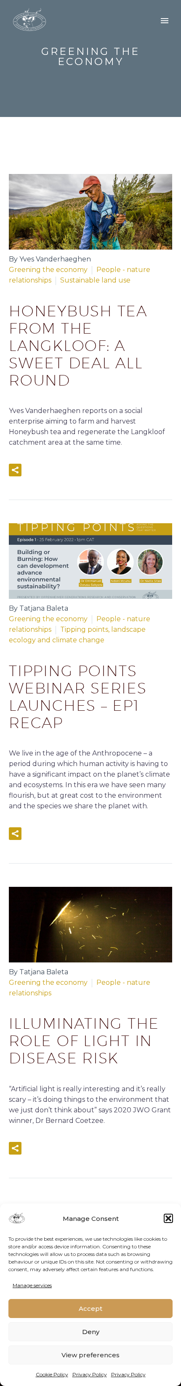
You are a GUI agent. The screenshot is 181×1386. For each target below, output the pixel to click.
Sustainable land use (95, 280)
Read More (59, 470)
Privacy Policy (89, 1374)
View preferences (90, 1355)
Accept (90, 1308)
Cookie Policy (52, 1374)
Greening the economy (48, 270)
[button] (168, 1218)
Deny (90, 1332)
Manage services (32, 1285)
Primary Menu (164, 20)
